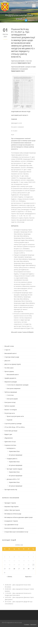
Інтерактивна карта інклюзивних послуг (16, 532)
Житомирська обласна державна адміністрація (18, 517)
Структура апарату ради (11, 357)
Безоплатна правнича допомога (14, 528)
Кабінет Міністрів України (12, 510)
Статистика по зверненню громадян (17, 385)
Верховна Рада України (11, 506)
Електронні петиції (10, 402)
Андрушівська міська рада (19, 16)
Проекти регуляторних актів (15, 416)
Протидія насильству (10, 489)
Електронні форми (12, 399)
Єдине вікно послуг (10, 441)
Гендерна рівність (12, 458)
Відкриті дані (8, 434)
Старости (7, 350)
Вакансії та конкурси (10, 409)
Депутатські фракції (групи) (12, 364)
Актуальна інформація (15, 455)
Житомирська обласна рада (12, 514)
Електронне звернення (13, 388)
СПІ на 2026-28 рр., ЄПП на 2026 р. (14, 427)
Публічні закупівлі (9, 406)
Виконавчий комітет (10, 353)
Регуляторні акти (9, 413)
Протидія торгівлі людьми (14, 469)
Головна (26, 624)
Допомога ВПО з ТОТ (13, 479)
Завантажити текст (24, 63)
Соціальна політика (10, 445)
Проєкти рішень (9, 371)
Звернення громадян (10, 382)
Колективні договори (10, 431)
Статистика (10, 395)
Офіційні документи (10, 378)
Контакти (33, 624)
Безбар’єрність (11, 448)
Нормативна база (14, 451)
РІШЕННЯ (9, 420)
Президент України (10, 503)
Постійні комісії (9, 368)
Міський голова (9, 346)
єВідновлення (8, 438)
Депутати (7, 360)
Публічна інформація (10, 392)
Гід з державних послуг (11, 524)
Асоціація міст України (11, 521)
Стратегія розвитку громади (12, 423)
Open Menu (34, 5)
